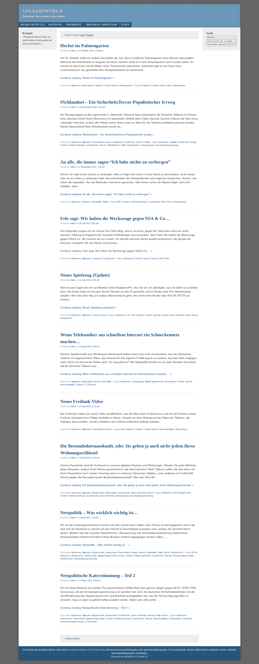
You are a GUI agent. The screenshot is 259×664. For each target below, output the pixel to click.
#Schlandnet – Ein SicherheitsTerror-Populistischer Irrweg (117, 102)
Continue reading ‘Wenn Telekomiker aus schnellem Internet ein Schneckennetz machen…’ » (116, 373)
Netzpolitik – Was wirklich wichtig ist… (99, 512)
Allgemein (75, 85)
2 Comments (91, 621)
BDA (175, 493)
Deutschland (87, 85)
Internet (139, 142)
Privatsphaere (133, 145)
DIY (128, 315)
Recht (150, 493)
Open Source (192, 315)
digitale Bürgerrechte (154, 381)
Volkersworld (42, 11)
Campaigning (138, 381)
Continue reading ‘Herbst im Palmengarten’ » (87, 77)
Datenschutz (111, 552)
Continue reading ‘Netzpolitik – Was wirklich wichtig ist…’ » (95, 544)
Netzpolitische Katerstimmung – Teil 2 (97, 575)
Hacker (146, 258)
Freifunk (138, 429)
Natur (168, 85)
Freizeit (106, 85)
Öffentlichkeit (113, 145)
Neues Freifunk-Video (81, 401)
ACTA (194, 552)
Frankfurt (98, 85)
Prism (169, 202)
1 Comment (90, 384)
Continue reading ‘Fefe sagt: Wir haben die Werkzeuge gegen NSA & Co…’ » (106, 250)
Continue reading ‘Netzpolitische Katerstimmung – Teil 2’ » (95, 607)
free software (138, 315)
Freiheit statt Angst (76, 145)
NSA (163, 202)
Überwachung (147, 145)
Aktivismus (76, 142)
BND (119, 202)
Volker (73, 50)
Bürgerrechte (98, 493)
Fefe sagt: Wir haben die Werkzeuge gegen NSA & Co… (115, 218)
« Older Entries (72, 638)
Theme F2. (142, 656)
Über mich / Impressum (101, 24)
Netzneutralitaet (67, 384)
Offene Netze (181, 429)
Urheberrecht (176, 552)
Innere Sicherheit (138, 493)
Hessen (115, 85)
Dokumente (74, 24)
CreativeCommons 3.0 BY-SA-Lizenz (87, 649)
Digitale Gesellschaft (179, 142)
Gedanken (117, 142)
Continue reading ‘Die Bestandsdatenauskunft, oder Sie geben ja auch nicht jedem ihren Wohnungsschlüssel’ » (126, 485)
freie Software (127, 429)
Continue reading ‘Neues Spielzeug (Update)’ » (88, 307)
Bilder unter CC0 (32, 24)
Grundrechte (129, 142)
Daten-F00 (55, 24)
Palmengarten (126, 85)
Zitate (125, 24)
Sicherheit (187, 618)
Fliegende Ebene (33, 37)
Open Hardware (177, 315)
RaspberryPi (66, 318)
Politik (147, 142)
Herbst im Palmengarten (84, 45)
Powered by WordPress (123, 656)
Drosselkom (170, 381)
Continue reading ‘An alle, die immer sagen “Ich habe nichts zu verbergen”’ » (106, 194)
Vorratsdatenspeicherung (166, 145)
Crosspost (97, 258)
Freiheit (154, 85)
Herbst (162, 85)
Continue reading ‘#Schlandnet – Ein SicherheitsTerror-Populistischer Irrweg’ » (107, 134)
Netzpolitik (96, 202)
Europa (108, 142)
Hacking (156, 315)
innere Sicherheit (107, 496)
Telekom (80, 384)
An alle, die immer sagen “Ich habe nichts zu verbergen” (115, 162)
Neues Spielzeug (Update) (85, 275)
